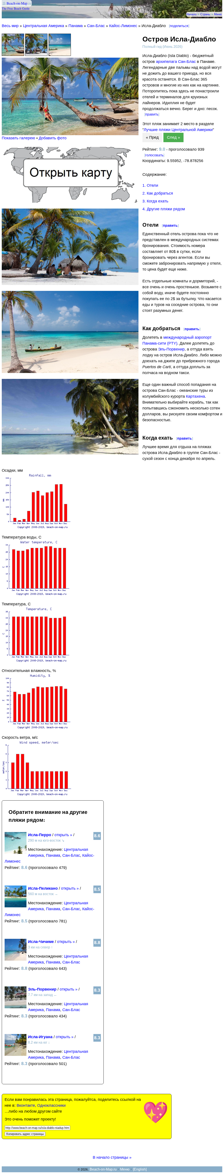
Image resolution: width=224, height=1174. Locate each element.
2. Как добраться (157, 193)
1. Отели (150, 185)
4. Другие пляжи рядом (163, 209)
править (151, 114)
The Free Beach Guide (16, 8)
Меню (218, 14)
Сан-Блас (96, 26)
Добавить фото (52, 138)
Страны (205, 14)
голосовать (154, 155)
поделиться (179, 26)
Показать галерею (18, 138)
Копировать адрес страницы (25, 1134)
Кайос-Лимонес (123, 26)
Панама (75, 26)
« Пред (152, 137)
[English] (140, 1169)
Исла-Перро (39, 835)
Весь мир (10, 26)
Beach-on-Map (17, 3)
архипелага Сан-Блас (176, 61)
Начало (191, 14)
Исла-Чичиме (41, 941)
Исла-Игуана (40, 1037)
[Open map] (70, 201)
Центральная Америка (43, 26)
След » (173, 137)
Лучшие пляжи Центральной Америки (178, 130)
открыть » (63, 835)
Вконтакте (26, 1105)
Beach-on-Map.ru (103, 1169)
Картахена (195, 396)
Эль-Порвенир (171, 349)
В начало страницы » (112, 1157)
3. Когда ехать (155, 201)
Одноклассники (51, 1105)
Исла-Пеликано (43, 888)
